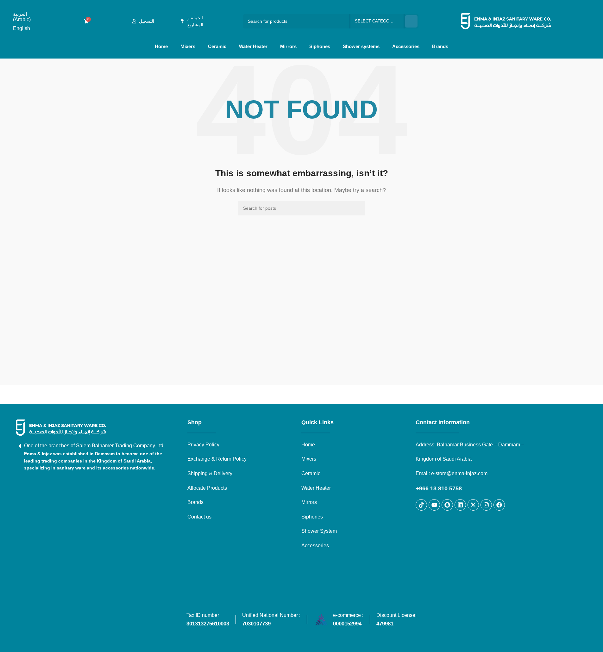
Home (161, 46)
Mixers (187, 46)
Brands (440, 46)
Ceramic (217, 46)
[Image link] (61, 427)
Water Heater (253, 46)
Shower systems (361, 46)
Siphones (319, 46)
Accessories (405, 46)
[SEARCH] (411, 21)
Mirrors (288, 46)
